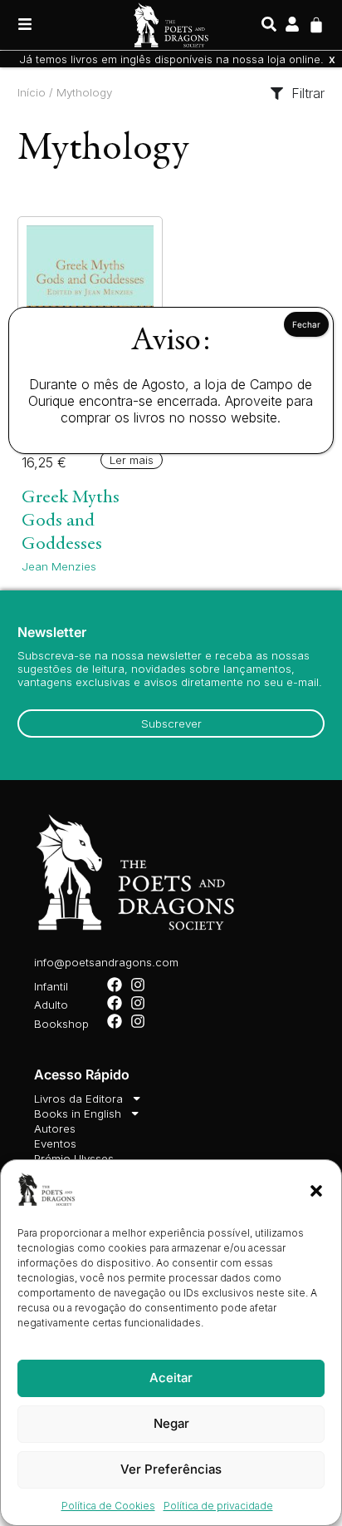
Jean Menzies (59, 566)
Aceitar (171, 1377)
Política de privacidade (218, 1505)
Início (31, 92)
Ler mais (132, 460)
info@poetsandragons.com (106, 962)
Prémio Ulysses (74, 1158)
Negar (171, 1423)
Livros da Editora (78, 1098)
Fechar (306, 324)
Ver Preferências (171, 1469)
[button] (316, 1191)
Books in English (77, 1113)
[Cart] (316, 23)
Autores (55, 1128)
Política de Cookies (108, 1505)
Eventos (55, 1143)
